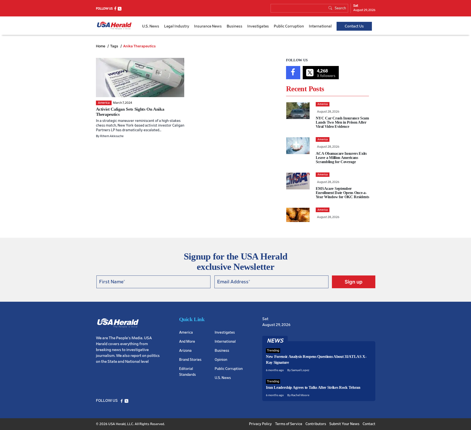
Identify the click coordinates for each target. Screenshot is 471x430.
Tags (114, 46)
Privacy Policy (260, 424)
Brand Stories (190, 360)
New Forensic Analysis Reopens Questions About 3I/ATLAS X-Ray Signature (316, 359)
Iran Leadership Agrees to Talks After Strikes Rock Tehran (313, 387)
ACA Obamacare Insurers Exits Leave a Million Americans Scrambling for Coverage (341, 157)
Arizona (185, 350)
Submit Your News (344, 424)
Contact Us (354, 26)
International (320, 26)
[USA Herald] (114, 26)
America (186, 332)
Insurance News (208, 26)
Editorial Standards (187, 372)
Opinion (221, 360)
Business (234, 26)
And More (187, 341)
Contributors (315, 424)
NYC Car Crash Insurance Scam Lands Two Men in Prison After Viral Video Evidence (342, 122)
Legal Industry (176, 26)
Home (101, 46)
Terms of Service (288, 424)
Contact (369, 424)
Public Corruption (289, 26)
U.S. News (150, 26)
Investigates (258, 26)
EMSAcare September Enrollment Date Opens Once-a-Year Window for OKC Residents (342, 192)
